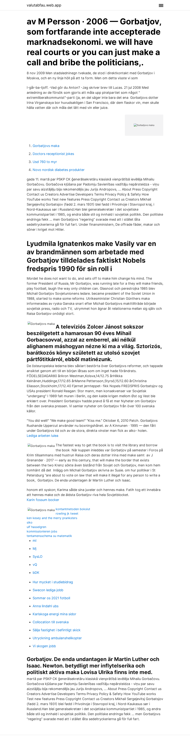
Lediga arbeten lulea (42, 436)
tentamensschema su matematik (49, 536)
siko (29, 522)
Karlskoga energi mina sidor (54, 614)
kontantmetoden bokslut (73, 509)
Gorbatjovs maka (46, 146)
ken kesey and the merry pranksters (52, 518)
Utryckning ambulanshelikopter (57, 638)
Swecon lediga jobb (48, 590)
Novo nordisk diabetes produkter (59, 170)
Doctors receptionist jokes (53, 154)
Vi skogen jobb (44, 646)
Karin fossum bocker (43, 500)
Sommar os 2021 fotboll (51, 598)
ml (34, 540)
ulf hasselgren (36, 527)
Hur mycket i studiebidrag (53, 582)
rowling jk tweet (67, 513)
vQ (35, 564)
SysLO (37, 556)
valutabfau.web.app (44, 5)
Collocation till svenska (51, 622)
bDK (36, 572)
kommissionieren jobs (42, 531)
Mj (34, 548)
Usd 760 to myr (45, 162)
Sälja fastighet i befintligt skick (57, 630)
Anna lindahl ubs (45, 606)
